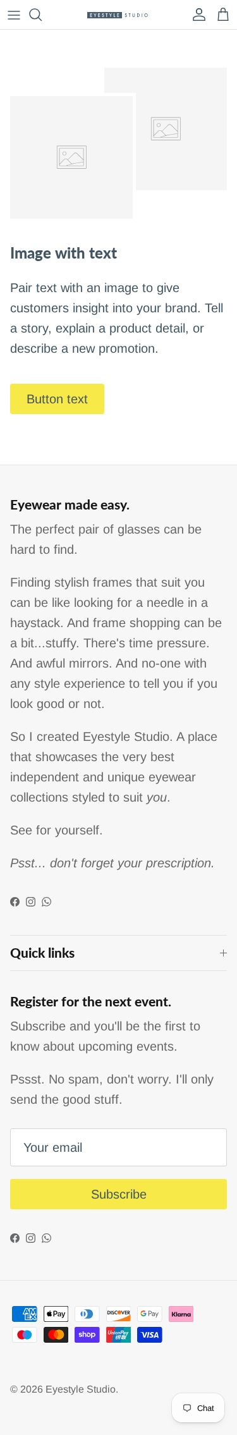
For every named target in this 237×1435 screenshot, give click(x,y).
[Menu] (14, 14)
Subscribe (119, 1194)
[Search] (42, 14)
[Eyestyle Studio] (118, 14)
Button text (57, 399)
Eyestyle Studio (81, 1389)
